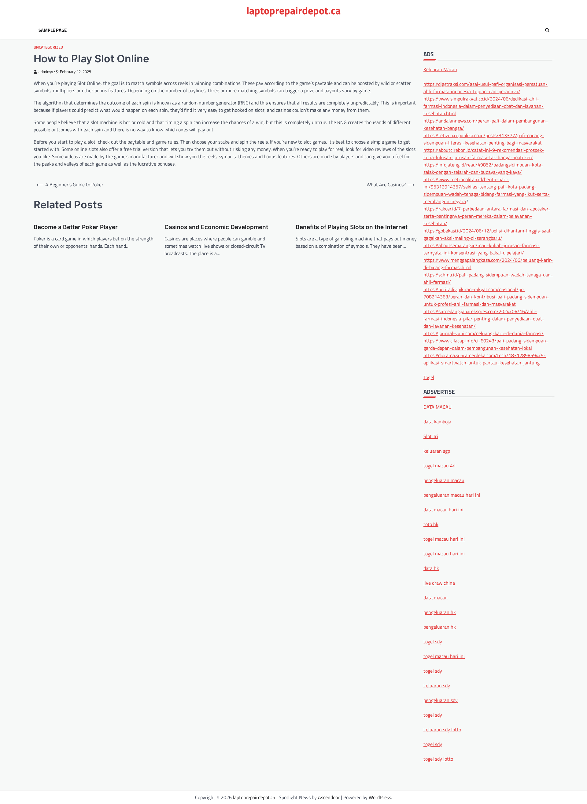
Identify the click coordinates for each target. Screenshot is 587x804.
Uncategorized (48, 47)
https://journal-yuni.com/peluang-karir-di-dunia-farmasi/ (483, 333)
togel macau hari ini (444, 656)
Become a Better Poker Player (76, 227)
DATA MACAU (437, 406)
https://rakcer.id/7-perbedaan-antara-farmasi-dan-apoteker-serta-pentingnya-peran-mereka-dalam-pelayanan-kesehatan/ (486, 216)
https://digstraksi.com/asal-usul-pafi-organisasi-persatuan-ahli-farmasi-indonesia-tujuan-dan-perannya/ (485, 87)
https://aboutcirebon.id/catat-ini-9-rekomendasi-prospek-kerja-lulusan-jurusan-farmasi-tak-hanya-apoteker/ (483, 153)
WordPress (380, 797)
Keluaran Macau (440, 69)
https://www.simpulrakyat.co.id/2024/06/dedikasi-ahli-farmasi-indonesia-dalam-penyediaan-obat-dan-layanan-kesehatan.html (483, 106)
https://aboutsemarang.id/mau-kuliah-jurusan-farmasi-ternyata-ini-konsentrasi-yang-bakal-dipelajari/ (481, 248)
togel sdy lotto (438, 758)
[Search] (547, 30)
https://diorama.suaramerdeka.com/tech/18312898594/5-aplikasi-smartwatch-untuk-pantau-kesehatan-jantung (484, 358)
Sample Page (53, 30)
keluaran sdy (436, 685)
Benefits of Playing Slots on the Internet (352, 227)
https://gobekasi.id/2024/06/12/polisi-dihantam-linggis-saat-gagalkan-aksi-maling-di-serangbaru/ (488, 234)
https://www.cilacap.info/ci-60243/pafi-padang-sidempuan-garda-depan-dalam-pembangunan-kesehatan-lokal (485, 344)
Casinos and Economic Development (216, 227)
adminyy (46, 72)
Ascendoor (329, 797)
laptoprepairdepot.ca (293, 10)
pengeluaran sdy (440, 699)
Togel (428, 377)
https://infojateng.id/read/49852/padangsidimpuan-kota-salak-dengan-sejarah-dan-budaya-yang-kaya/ (483, 168)
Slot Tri (430, 436)
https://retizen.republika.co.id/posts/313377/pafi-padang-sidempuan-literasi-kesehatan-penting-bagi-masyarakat (483, 138)
